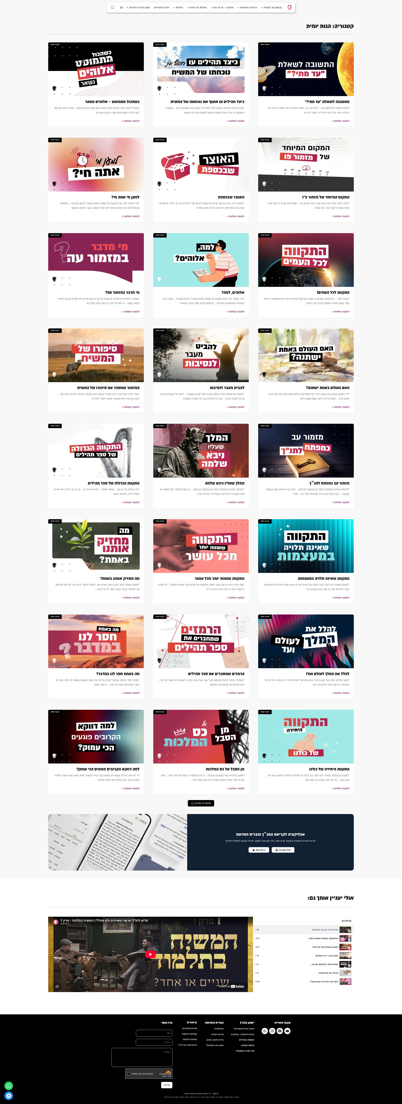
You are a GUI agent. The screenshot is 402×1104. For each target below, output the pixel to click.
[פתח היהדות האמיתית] (238, 7)
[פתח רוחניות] (174, 7)
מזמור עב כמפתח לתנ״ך (329, 483)
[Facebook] (280, 1031)
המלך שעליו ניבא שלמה (224, 483)
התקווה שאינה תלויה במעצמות (323, 578)
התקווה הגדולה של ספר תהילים (113, 483)
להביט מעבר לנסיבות (227, 387)
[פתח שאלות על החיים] (188, 7)
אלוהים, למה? (233, 292)
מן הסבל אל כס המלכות (225, 769)
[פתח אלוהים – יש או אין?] (211, 7)
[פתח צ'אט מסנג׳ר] (8, 1095)
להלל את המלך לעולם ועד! (327, 673)
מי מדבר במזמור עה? (122, 292)
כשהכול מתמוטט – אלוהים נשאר (112, 101)
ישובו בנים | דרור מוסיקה (326, 955)
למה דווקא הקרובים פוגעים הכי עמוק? (107, 769)
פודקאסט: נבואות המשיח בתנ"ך (323, 938)
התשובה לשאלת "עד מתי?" (327, 101)
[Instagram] (272, 1031)
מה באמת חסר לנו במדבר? (117, 673)
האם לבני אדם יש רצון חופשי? (324, 981)
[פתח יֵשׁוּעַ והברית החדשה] (127, 7)
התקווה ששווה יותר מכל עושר (219, 578)
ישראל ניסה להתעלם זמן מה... (324, 964)
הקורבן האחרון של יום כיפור (325, 947)
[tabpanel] (150, 954)
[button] (201, 803)
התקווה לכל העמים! (333, 292)
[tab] (303, 929)
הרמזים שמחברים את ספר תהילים (216, 673)
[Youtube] (287, 1031)
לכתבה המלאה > (340, 121)
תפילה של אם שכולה (328, 973)
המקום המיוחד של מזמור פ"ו (325, 197)
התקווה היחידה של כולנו (329, 769)
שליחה (167, 1085)
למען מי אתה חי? (125, 197)
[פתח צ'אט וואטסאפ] (8, 1086)
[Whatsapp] (265, 1031)
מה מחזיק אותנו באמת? (119, 578)
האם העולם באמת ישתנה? (327, 387)
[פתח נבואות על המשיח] (262, 7)
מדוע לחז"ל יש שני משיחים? (325, 929)
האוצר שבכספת (231, 197)
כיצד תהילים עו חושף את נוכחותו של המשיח (207, 101)
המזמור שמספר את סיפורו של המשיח (108, 387)
